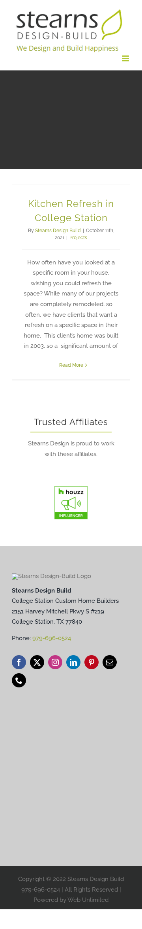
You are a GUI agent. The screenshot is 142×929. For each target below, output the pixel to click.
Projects (78, 237)
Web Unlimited (87, 899)
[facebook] (19, 662)
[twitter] (37, 662)
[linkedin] (73, 662)
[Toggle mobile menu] (126, 58)
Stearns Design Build (58, 230)
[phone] (19, 680)
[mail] (110, 662)
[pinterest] (91, 662)
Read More (71, 365)
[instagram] (55, 662)
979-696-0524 (51, 638)
